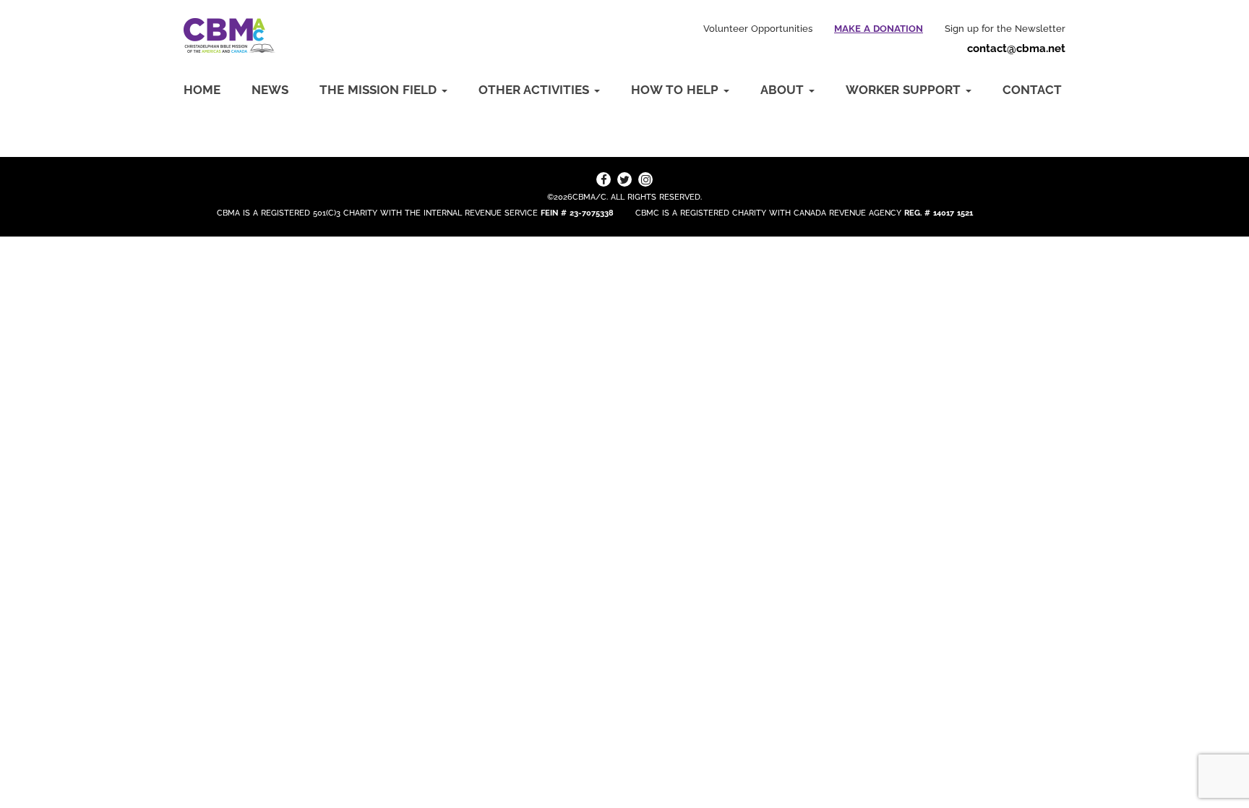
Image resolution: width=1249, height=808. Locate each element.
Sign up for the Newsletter (1005, 28)
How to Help (676, 89)
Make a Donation (878, 28)
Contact (1032, 89)
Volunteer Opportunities (757, 28)
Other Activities (535, 89)
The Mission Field (379, 89)
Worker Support (905, 89)
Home (202, 89)
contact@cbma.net (1016, 48)
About (783, 89)
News (270, 89)
